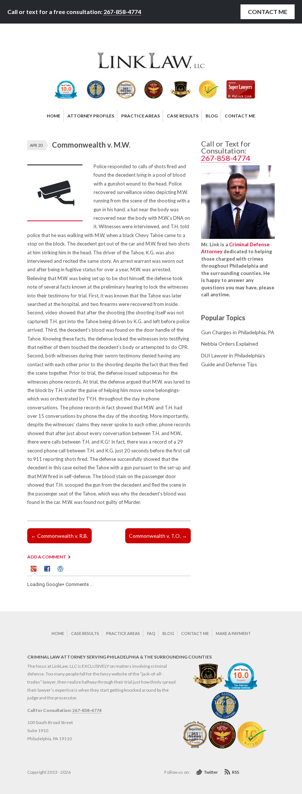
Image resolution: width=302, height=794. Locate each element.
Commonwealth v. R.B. (59, 536)
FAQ (151, 633)
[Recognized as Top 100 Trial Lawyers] (225, 717)
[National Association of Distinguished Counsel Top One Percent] (222, 747)
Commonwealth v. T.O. (158, 536)
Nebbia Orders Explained (229, 343)
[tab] (34, 569)
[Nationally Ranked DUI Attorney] (195, 747)
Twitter (211, 772)
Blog (168, 633)
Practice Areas (123, 633)
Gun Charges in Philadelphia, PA (237, 332)
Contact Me (267, 11)
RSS (235, 772)
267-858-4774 (122, 11)
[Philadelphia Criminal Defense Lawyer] (151, 67)
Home (58, 633)
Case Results (85, 633)
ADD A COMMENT (46, 557)
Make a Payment (233, 633)
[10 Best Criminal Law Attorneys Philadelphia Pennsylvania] (208, 688)
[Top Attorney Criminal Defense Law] (241, 688)
